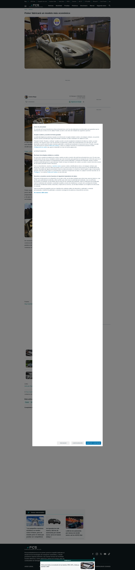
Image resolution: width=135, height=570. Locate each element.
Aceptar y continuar (93, 443)
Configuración (78, 443)
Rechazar (63, 443)
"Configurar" (37, 172)
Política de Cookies (54, 145)
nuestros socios (56, 166)
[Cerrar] (94, 558)
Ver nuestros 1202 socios (41, 192)
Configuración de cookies (40, 147)
